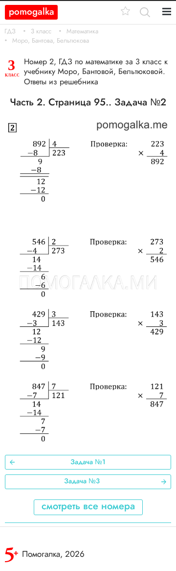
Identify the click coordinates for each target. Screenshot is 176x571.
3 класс (41, 31)
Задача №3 (82, 481)
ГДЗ (10, 31)
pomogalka (31, 11)
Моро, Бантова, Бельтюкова (50, 41)
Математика (82, 31)
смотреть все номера (88, 506)
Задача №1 (88, 462)
